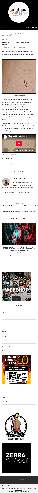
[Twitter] (28, 27)
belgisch (4, 341)
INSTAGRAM (15, 154)
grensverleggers (7, 346)
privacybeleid (6, 402)
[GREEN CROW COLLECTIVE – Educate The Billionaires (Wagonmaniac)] (19, 234)
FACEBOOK (5, 154)
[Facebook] (26, 27)
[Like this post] (16, 172)
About (4, 397)
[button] (3, 239)
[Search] (36, 27)
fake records (18, 164)
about (3, 350)
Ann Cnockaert (12, 47)
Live (3, 326)
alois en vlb (6, 164)
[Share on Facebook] (18, 172)
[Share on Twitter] (20, 172)
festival (4, 331)
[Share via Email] (22, 172)
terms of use (6, 407)
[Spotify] (33, 27)
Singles (11, 34)
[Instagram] (30, 27)
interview (4, 336)
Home (3, 34)
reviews (4, 322)
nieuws (4, 317)
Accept (18, 491)
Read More (26, 491)
